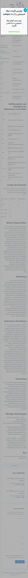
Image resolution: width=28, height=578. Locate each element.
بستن (25, 10)
